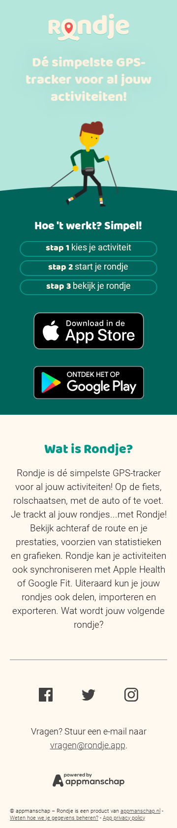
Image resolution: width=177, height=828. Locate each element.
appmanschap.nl (140, 810)
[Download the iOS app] (88, 330)
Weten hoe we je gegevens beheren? (54, 817)
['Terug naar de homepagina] (88, 28)
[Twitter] (88, 696)
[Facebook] (46, 696)
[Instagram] (131, 696)
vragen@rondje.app (87, 745)
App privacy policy (124, 817)
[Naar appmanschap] (88, 778)
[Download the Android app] (88, 382)
